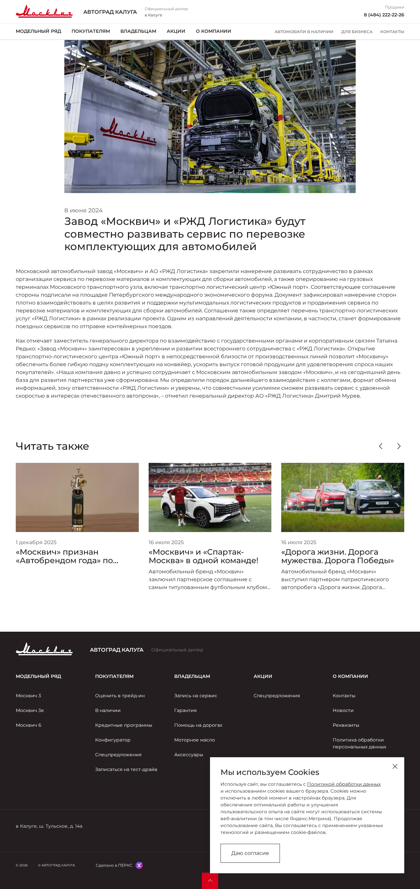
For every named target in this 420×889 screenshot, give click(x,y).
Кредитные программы (123, 725)
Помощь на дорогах (198, 725)
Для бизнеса (356, 32)
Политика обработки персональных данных (359, 743)
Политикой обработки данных (344, 784)
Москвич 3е (30, 710)
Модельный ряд (38, 31)
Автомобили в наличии (304, 32)
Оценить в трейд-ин (120, 696)
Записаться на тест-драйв (126, 769)
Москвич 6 (28, 725)
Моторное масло (194, 740)
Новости (343, 710)
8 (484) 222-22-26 (384, 15)
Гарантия (185, 710)
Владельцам (138, 31)
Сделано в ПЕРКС (114, 865)
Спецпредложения (118, 755)
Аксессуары (188, 755)
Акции (176, 31)
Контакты (392, 32)
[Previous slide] (380, 446)
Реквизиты (346, 725)
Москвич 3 (28, 696)
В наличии (108, 710)
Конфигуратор (113, 740)
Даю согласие (250, 853)
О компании (213, 31)
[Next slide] (399, 446)
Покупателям (91, 31)
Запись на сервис (195, 696)
